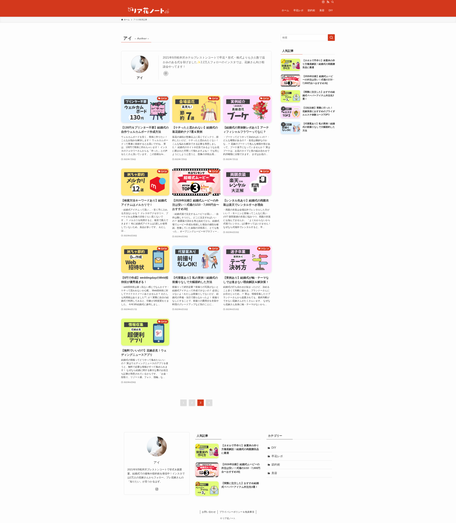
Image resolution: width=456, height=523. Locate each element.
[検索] (332, 2)
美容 (274, 473)
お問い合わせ (209, 512)
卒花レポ (277, 456)
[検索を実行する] (331, 37)
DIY (273, 447)
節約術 (275, 464)
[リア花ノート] (148, 10)
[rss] (328, 2)
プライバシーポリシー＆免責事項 (236, 512)
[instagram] (323, 2)
